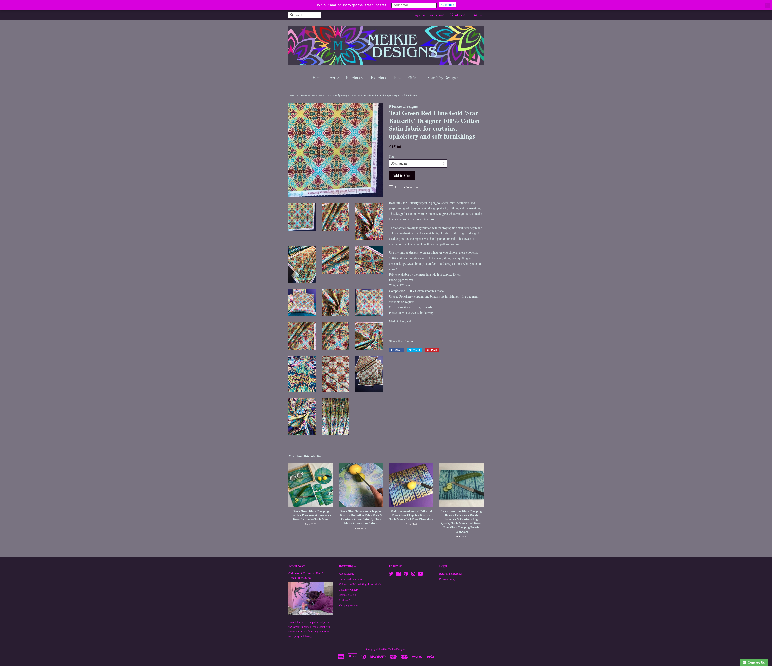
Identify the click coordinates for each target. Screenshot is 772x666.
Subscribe (447, 4)
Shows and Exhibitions (351, 579)
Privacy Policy (447, 579)
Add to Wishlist (406, 187)
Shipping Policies (348, 605)
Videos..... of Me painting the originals (360, 584)
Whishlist (460, 15)
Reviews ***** (347, 600)
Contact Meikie (347, 595)
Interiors (353, 77)
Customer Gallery (349, 589)
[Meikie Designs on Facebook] (398, 574)
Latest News (296, 565)
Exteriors (378, 77)
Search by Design (442, 77)
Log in (417, 15)
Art (333, 77)
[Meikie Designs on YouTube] (420, 574)
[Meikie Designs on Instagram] (413, 574)
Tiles (397, 77)
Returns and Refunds (450, 573)
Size (391, 156)
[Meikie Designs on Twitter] (391, 574)
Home (317, 77)
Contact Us (755, 662)
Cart (481, 15)
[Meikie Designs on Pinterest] (406, 574)
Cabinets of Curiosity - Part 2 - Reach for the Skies (306, 575)
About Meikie (346, 573)
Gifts (413, 77)
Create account (436, 15)
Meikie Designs (396, 649)
